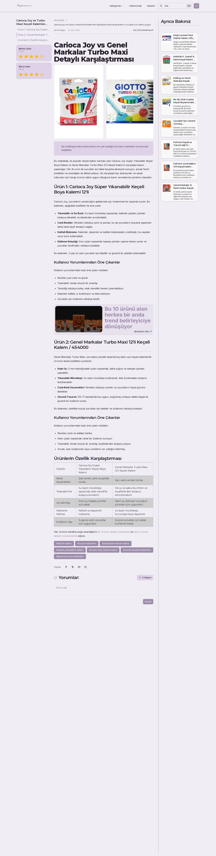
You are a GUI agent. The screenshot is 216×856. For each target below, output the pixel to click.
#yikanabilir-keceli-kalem (115, 543)
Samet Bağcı (59, 30)
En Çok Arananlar (143, 30)
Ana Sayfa (59, 20)
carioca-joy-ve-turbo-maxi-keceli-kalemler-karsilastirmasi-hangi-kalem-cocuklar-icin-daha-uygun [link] (102, 24)
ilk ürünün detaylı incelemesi (114, 531)
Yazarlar (151, 6)
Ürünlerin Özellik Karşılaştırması (33, 40)
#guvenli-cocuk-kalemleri (70, 556)
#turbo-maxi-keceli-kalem (103, 550)
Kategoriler (115, 6)
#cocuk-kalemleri (86, 543)
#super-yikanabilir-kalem (69, 550)
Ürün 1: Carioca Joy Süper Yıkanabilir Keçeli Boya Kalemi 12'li (33, 29)
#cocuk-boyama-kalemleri (137, 550)
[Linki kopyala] (85, 567)
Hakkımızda (135, 6)
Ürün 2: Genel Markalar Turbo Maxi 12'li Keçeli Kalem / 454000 (33, 34)
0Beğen (146, 577)
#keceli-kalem (64, 543)
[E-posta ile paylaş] (79, 567)
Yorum (148, 601)
